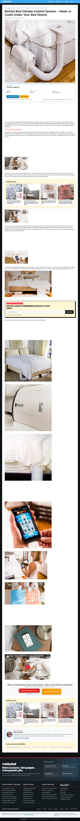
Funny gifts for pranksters (28, 802)
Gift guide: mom (53, 747)
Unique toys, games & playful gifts (9, 798)
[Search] (77, 1)
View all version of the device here (13, 129)
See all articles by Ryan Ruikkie (21, 738)
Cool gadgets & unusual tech (8, 788)
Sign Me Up (69, 312)
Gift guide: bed (27, 747)
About (72, 1)
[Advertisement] (40, 112)
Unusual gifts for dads (28, 794)
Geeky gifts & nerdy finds (7, 794)
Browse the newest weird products (49, 788)
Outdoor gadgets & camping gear (9, 796)
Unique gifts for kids (27, 798)
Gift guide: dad (36, 747)
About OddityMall (46, 792)
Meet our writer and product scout (49, 796)
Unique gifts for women (28, 792)
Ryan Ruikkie (9, 17)
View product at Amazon (13, 96)
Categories (58, 1)
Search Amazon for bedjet (51, 691)
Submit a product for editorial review (50, 798)
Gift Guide (51, 1)
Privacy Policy (63, 792)
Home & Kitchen (11, 7)
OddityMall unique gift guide (29, 788)
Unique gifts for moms (28, 796)
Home (6, 7)
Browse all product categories (8, 802)
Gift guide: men (44, 747)
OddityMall (9, 764)
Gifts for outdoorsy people (29, 800)
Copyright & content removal (66, 796)
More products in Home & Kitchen (14, 747)
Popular (67, 1)
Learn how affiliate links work (28, 814)
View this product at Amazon (29, 690)
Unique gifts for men (27, 790)
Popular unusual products (47, 790)
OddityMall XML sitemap (65, 798)
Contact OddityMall (64, 788)
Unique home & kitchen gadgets (9, 790)
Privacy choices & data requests (67, 794)
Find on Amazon (24, 96)
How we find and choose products (49, 794)
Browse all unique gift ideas (65, 747)
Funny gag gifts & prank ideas (8, 792)
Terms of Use (63, 790)
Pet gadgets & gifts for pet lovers (9, 800)
